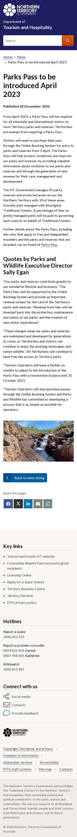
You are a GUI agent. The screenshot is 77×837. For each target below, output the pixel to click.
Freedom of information (21, 755)
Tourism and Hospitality (27, 24)
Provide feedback (25, 713)
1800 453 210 (13, 637)
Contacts (18, 705)
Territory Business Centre (26, 589)
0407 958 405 (13, 655)
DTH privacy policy (21, 602)
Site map (45, 769)
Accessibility (49, 762)
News (21, 57)
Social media (21, 696)
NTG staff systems (17, 769)
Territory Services (20, 595)
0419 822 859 (13, 650)
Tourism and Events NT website (31, 556)
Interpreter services (17, 762)
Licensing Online (19, 575)
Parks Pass (49, 244)
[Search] (68, 40)
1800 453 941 (13, 669)
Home (7, 57)
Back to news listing (29, 478)
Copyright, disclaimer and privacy (28, 749)
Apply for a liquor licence (25, 582)
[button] (47, 503)
